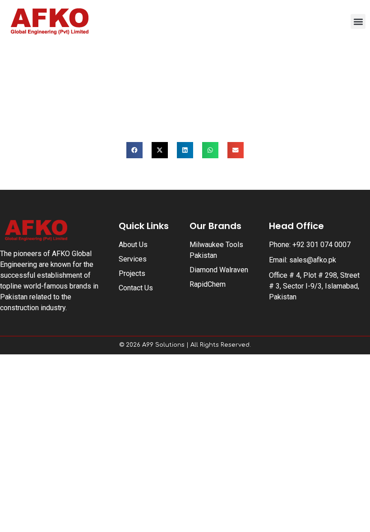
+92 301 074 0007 (321, 244)
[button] (358, 21)
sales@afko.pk (312, 260)
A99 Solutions (163, 345)
